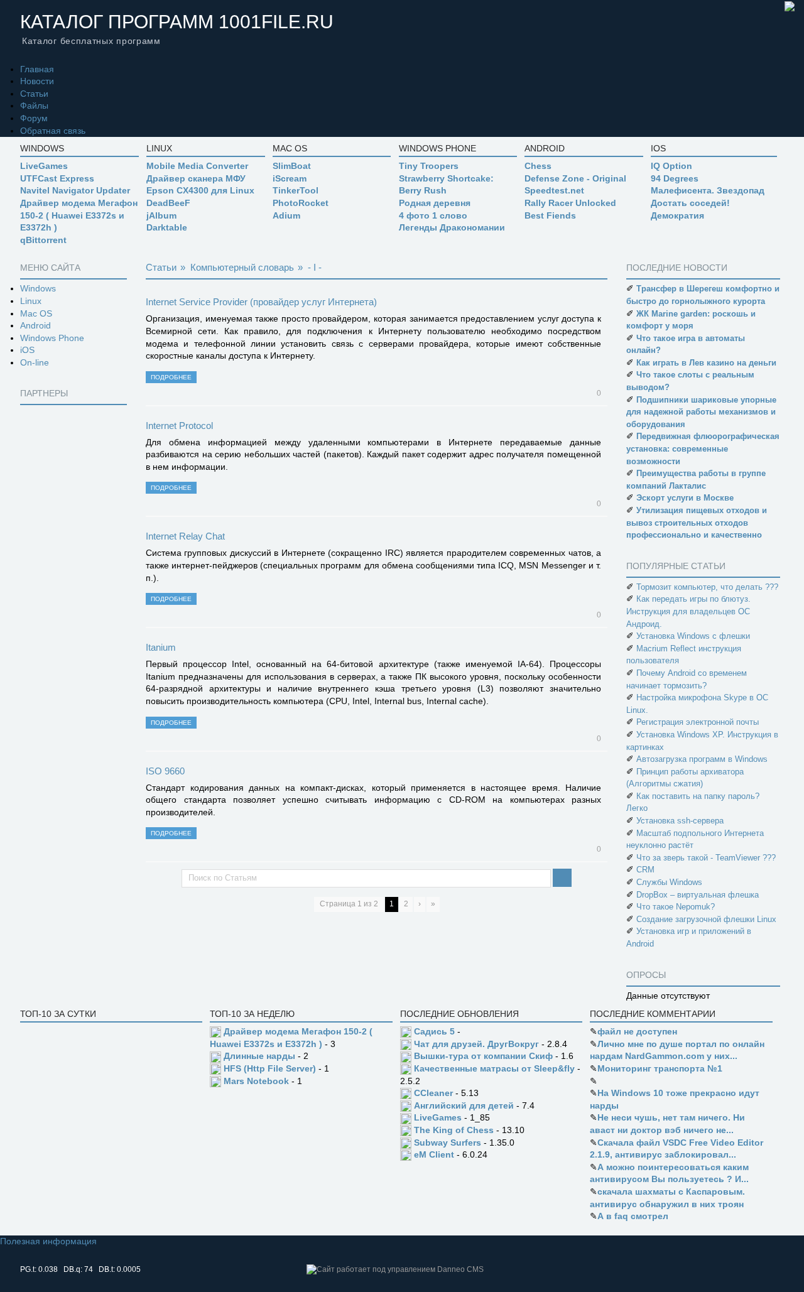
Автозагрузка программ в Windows (702, 759)
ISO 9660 (165, 771)
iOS (27, 350)
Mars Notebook (256, 1081)
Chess (537, 166)
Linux (30, 301)
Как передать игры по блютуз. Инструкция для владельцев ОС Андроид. (688, 611)
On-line (34, 362)
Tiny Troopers (429, 166)
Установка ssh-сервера (680, 820)
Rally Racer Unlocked (570, 203)
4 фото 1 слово (433, 215)
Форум (34, 118)
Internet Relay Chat (185, 536)
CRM (645, 869)
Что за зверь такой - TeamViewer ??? (706, 857)
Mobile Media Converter (197, 166)
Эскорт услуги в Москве (685, 497)
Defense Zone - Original (575, 178)
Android (35, 325)
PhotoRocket (301, 203)
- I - (315, 267)
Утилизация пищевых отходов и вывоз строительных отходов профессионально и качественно (696, 523)
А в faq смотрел (632, 1216)
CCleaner (433, 1093)
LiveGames (44, 166)
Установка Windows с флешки (693, 636)
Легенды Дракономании (452, 227)
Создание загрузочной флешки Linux (706, 919)
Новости (37, 81)
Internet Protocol (179, 425)
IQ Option (671, 166)
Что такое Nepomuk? (675, 906)
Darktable (166, 227)
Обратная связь (52, 131)
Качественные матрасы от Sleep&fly (494, 1068)
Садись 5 (434, 1031)
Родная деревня (434, 203)
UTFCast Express (57, 178)
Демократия (677, 215)
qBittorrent (43, 240)
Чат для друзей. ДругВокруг (476, 1044)
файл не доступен (637, 1031)
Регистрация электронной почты (697, 722)
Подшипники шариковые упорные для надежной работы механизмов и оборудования (701, 412)
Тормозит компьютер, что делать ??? (707, 587)
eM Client (434, 1154)
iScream (290, 178)
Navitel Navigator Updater (75, 190)
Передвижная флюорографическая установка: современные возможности (703, 448)
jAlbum (161, 215)
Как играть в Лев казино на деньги (706, 362)
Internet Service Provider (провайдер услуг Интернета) (261, 301)
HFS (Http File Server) (270, 1068)
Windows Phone (52, 338)
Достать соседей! (690, 203)
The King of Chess (454, 1130)
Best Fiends (550, 215)
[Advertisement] (70, 596)
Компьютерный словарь (242, 267)
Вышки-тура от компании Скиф (483, 1056)
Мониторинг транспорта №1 (659, 1068)
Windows (38, 288)
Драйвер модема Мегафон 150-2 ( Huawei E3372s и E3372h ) (79, 215)
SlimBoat (292, 166)
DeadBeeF (168, 203)
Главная (37, 69)
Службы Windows (669, 882)
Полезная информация (48, 1241)
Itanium (161, 647)
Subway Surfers (447, 1142)
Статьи (34, 94)
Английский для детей (464, 1105)
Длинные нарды (259, 1056)
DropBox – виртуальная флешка (697, 894)
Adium (286, 215)
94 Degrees (674, 178)
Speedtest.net (554, 190)
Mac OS (36, 313)
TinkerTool (295, 190)
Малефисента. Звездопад (707, 190)
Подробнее (171, 377)
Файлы (34, 105)
